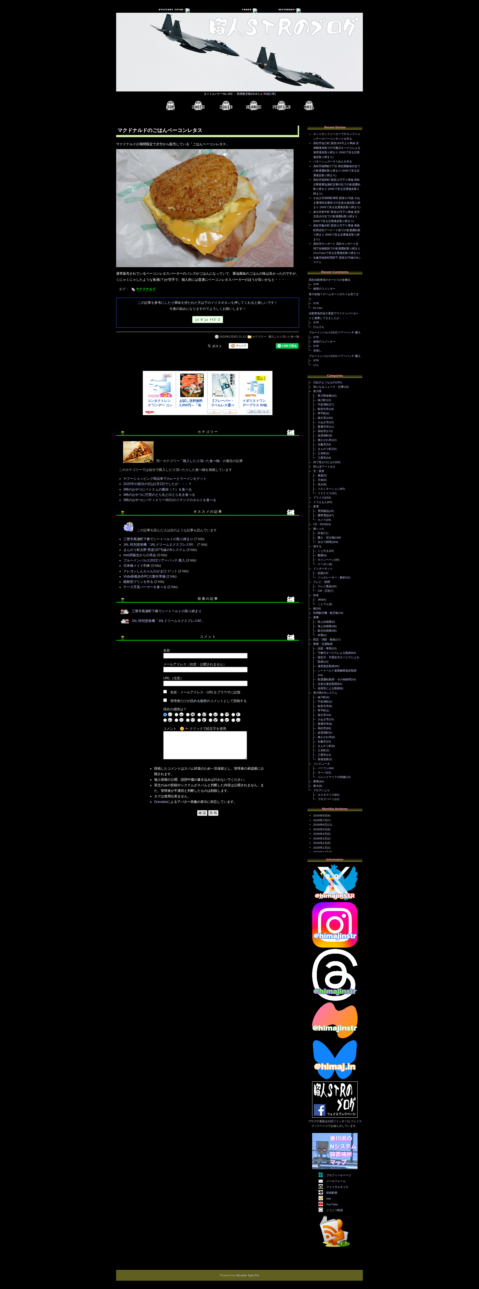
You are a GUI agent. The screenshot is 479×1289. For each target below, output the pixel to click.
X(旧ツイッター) (338, 1121)
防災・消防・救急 (324, 639)
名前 (166, 650)
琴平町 (322, 413)
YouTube (332, 1204)
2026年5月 (320, 829)
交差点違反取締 (327, 683)
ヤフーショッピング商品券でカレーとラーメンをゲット (165, 479)
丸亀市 (322, 444)
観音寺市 (323, 408)
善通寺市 (323, 426)
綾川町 (322, 400)
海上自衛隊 (325, 626)
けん (316, 364)
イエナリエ (325, 493)
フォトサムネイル (337, 1186)
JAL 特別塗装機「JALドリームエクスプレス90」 (159, 545)
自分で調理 (325, 541)
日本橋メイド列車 (136, 566)
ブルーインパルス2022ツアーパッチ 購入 (154, 560)
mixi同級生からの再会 (139, 555)
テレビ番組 (325, 586)
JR (319, 599)
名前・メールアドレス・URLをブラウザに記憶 (205, 692)
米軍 (320, 635)
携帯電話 (323, 515)
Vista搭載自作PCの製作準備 (144, 576)
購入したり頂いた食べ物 (284, 336)
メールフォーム (336, 1181)
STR (316, 284)
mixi (328, 1198)
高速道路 (323, 759)
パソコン (323, 768)
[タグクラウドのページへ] (254, 105)
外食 (320, 533)
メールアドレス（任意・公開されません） (194, 664)
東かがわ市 (325, 439)
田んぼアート (321, 466)
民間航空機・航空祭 (325, 612)
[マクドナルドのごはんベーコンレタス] (205, 268)
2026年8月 (320, 815)
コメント (170, 729)
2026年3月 (320, 838)
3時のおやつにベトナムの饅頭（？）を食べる (157, 489)
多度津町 (323, 435)
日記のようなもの (324, 382)
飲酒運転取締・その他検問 (334, 679)
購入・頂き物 (326, 537)
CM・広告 (324, 590)
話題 (320, 573)
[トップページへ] (170, 105)
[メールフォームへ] (309, 105)
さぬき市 (323, 422)
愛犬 (316, 785)
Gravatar (160, 802)
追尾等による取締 (329, 688)
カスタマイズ (326, 794)
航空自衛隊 (325, 630)
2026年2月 (320, 842)
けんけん (318, 326)
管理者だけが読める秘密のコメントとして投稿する (208, 701)
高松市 (322, 431)
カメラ (322, 519)
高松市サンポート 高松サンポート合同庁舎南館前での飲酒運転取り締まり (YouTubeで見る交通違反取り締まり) (336, 248)
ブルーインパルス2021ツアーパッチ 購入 (335, 356)
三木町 (322, 453)
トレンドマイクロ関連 (331, 776)
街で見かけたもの (324, 462)
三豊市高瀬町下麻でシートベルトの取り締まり (158, 539)
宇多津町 (323, 404)
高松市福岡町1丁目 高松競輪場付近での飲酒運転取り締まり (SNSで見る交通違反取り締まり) (336, 171)
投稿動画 (331, 1192)
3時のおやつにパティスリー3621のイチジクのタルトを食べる (169, 500)
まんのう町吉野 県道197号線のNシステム (154, 550)
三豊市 (322, 457)
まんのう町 (325, 448)
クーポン (323, 564)
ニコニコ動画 (334, 1210)
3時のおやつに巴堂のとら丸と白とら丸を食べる (159, 495)
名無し (317, 350)
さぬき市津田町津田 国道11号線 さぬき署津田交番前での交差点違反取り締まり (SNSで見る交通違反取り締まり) (336, 202)
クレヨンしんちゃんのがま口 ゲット (150, 571)
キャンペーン (326, 559)
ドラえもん (320, 502)
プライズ (318, 497)
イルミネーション (329, 488)
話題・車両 (325, 648)
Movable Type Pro (247, 1275)
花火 (320, 484)
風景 (320, 475)
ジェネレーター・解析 (331, 577)
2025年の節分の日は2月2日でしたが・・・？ (157, 484)
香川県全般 (325, 395)
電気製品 (323, 510)
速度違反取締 (326, 666)
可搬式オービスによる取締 (334, 652)
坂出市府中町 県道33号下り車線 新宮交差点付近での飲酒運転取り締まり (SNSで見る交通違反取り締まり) (336, 216)
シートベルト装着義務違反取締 (337, 670)
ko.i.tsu (317, 307)
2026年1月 (320, 847)
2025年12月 (321, 852)
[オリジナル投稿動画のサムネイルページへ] (226, 105)
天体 (320, 479)
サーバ (322, 772)
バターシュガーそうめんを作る (332, 161)
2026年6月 (320, 824)
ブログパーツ (326, 799)
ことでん (323, 604)
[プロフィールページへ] (281, 105)
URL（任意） (173, 678)
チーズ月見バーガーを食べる (145, 587)
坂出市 (322, 417)
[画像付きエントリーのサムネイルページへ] (198, 105)
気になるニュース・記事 (328, 386)
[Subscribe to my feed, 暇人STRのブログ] (335, 1247)
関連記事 (269, 93)
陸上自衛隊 (325, 621)
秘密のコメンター (324, 288)
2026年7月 (320, 820)
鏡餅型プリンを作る (138, 582)
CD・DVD (319, 524)
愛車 (316, 781)
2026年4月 (320, 833)
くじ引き (323, 550)
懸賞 (320, 555)
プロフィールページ (338, 1175)
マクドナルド (146, 289)
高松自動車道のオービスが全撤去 (329, 279)
